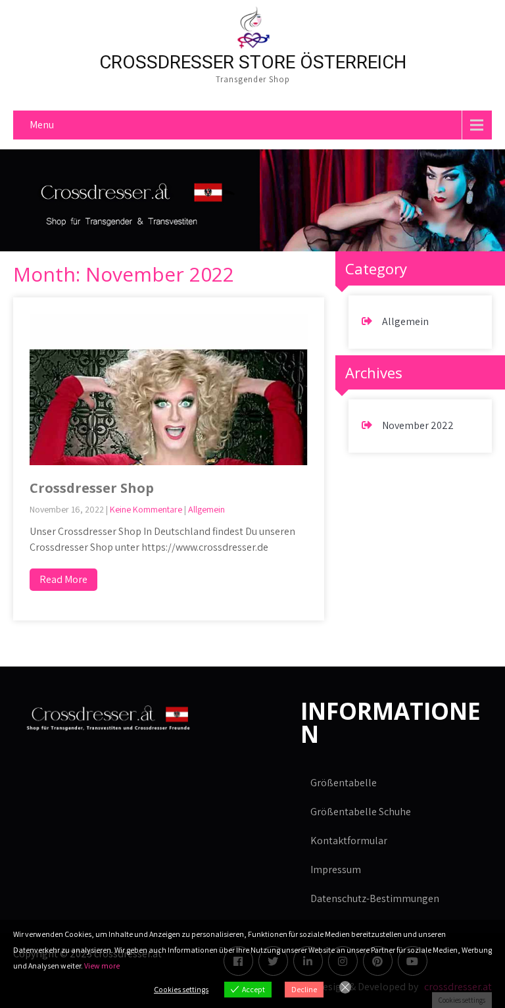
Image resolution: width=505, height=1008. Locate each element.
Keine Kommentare (146, 509)
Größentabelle (343, 783)
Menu (42, 125)
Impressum (335, 869)
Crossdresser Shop (92, 488)
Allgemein (206, 509)
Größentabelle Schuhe (360, 812)
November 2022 (418, 425)
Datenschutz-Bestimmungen (374, 898)
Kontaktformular (348, 840)
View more (102, 965)
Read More (63, 579)
